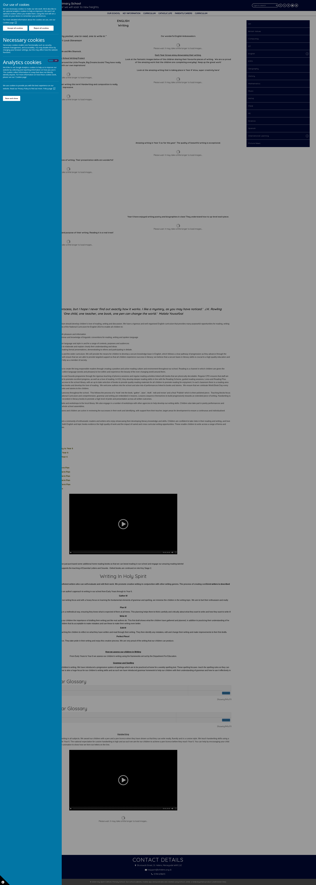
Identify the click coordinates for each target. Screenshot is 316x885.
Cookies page (8, 22)
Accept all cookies (15, 28)
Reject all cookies (41, 28)
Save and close (11, 98)
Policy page (47, 88)
